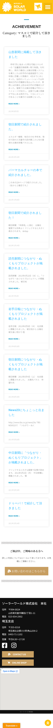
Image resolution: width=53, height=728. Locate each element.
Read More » (14, 103)
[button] (48, 7)
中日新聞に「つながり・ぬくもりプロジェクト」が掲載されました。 (25, 457)
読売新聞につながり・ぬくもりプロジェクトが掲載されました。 (25, 263)
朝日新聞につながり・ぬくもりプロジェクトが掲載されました (25, 364)
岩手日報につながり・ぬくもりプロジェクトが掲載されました (25, 313)
